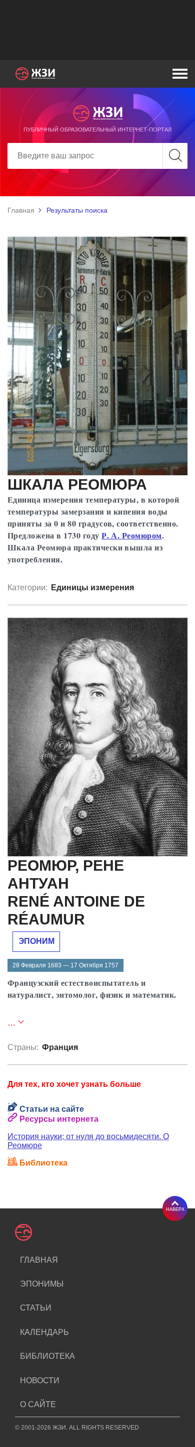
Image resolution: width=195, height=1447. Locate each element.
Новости (40, 1380)
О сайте (38, 1404)
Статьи (36, 1308)
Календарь (44, 1332)
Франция (60, 1047)
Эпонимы (42, 1284)
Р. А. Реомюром (132, 535)
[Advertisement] (98, 30)
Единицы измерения (92, 587)
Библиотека (47, 1356)
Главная (21, 210)
